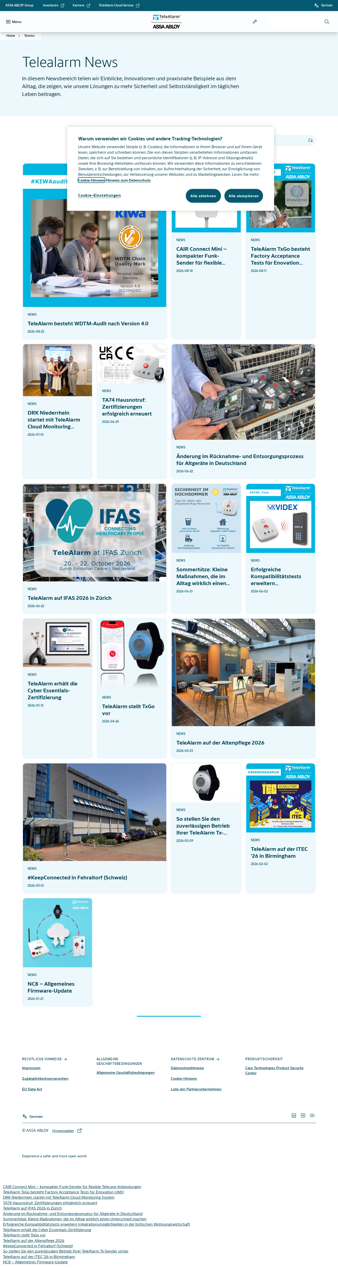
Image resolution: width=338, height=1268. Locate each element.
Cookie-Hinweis (184, 1078)
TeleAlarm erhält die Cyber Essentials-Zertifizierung (47, 1229)
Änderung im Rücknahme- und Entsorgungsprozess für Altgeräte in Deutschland (73, 1213)
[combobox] (300, 21)
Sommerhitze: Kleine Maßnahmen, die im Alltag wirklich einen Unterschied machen (74, 1219)
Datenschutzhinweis (187, 1067)
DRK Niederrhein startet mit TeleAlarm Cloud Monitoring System (59, 1197)
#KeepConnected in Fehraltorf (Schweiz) (38, 1245)
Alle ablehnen (203, 195)
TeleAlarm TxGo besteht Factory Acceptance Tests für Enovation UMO (63, 1192)
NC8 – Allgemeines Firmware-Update (35, 1262)
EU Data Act (32, 1088)
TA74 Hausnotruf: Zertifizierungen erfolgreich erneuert (50, 1202)
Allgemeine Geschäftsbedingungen (126, 1072)
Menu (16, 21)
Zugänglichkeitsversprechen (45, 1078)
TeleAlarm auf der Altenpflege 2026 (33, 1240)
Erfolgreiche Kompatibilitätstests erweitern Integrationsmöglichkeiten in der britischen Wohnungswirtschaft (96, 1224)
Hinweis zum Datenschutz (128, 180)
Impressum (31, 1067)
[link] (54, 5)
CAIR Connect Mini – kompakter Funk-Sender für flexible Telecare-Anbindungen (72, 1186)
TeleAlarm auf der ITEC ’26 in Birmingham (39, 1256)
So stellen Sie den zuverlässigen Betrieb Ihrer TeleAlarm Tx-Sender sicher (66, 1251)
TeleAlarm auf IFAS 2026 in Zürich (32, 1208)
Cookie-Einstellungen (99, 195)
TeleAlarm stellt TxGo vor (24, 1235)
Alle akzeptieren (244, 195)
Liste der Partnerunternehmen (196, 1088)
